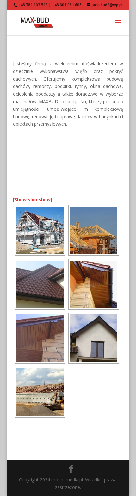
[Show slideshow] (32, 199)
